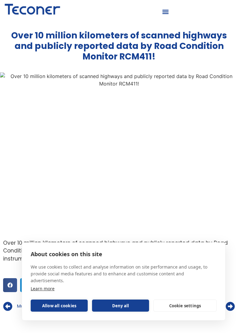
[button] (166, 12)
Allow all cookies (59, 306)
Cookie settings (185, 306)
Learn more (43, 288)
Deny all (120, 306)
